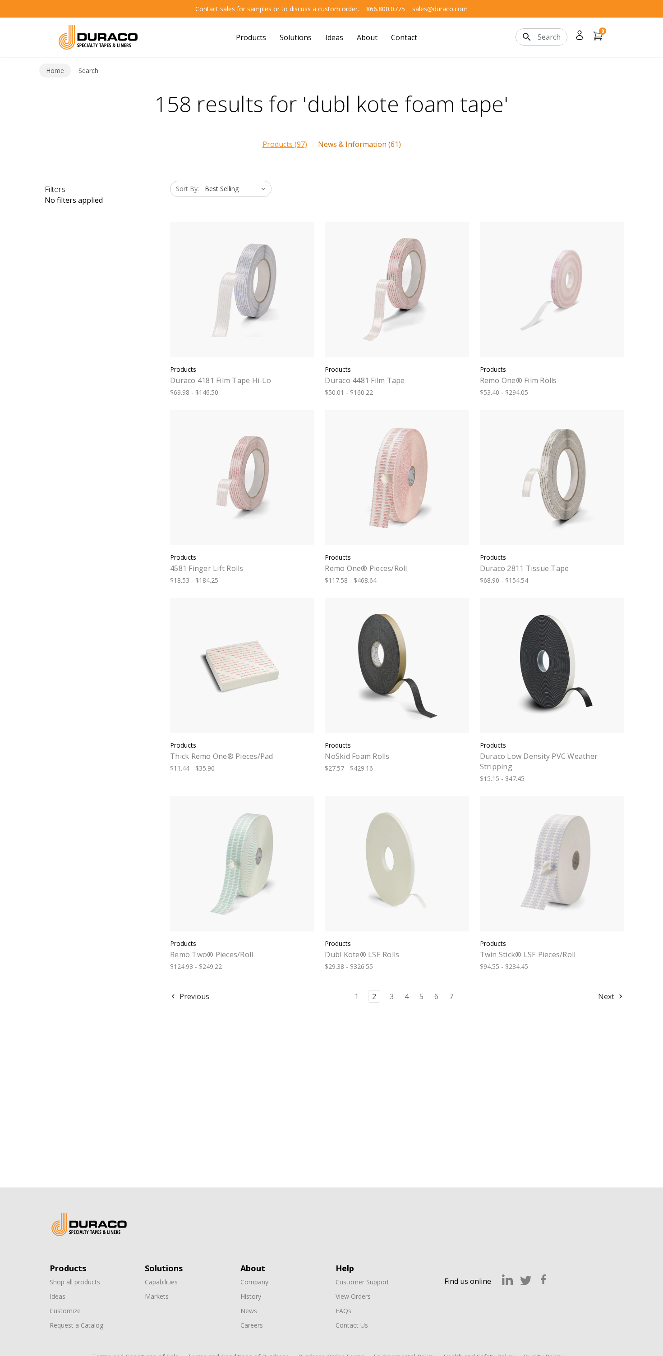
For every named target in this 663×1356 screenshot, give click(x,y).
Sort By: (187, 188)
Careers (251, 1325)
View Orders (353, 1296)
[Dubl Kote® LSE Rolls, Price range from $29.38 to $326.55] (397, 863)
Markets (157, 1296)
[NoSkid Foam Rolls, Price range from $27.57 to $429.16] (397, 665)
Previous (193, 996)
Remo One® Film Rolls (518, 380)
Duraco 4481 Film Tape (365, 380)
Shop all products (75, 1282)
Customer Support (362, 1282)
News (248, 1310)
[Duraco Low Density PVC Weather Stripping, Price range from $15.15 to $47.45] (552, 665)
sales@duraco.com (440, 9)
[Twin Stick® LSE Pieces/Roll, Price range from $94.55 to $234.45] (552, 863)
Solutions (296, 37)
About (367, 37)
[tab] (284, 144)
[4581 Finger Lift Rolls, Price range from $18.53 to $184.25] (242, 477)
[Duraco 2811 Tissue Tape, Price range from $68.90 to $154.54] (552, 477)
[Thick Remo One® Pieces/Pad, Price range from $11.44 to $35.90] (242, 665)
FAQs (343, 1310)
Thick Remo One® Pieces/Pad (221, 756)
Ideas (334, 37)
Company (254, 1282)
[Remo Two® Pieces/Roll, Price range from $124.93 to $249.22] (242, 863)
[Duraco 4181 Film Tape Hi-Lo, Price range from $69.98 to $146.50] (242, 289)
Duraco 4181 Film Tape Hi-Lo (220, 380)
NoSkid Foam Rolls (357, 756)
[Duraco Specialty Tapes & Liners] (89, 1224)
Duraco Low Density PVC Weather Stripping (539, 761)
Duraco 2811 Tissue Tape (524, 568)
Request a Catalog (76, 1325)
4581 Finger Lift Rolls (207, 568)
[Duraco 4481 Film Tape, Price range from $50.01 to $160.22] (397, 289)
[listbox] (237, 188)
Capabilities (161, 1282)
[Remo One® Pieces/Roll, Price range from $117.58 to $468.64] (397, 477)
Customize (65, 1310)
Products (251, 37)
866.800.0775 (385, 9)
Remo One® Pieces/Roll (366, 568)
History (250, 1296)
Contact (404, 37)
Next (607, 996)
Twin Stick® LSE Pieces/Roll (528, 954)
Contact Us (352, 1325)
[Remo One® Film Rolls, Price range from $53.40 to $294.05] (552, 289)
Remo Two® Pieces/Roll (211, 954)
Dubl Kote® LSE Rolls (362, 954)
